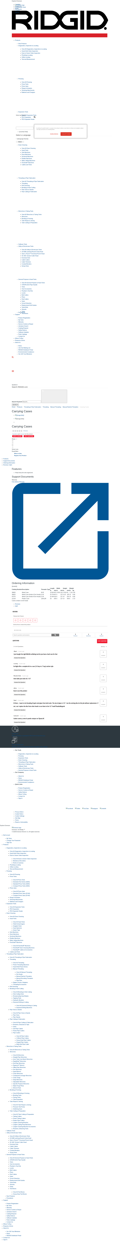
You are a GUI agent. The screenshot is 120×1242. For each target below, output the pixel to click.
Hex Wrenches (17, 1069)
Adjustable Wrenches (19, 1081)
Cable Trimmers (26, 262)
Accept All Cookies (66, 133)
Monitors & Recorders (19, 861)
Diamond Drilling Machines (24, 1007)
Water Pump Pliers (18, 1086)
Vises (23, 287)
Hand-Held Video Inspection (30, 51)
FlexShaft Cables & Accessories (22, 950)
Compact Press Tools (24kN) (21, 886)
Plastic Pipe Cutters (18, 1120)
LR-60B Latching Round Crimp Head (32, 251)
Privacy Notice (19, 812)
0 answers (22, 434)
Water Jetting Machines (28, 160)
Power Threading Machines (21, 964)
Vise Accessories (27, 289)
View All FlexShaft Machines (21, 945)
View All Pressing (27, 82)
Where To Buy (19, 338)
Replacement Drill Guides (29, 305)
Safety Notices (22, 330)
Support (17, 314)
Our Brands (18, 9)
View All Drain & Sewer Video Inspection (25, 858)
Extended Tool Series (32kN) (21, 882)
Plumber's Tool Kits (27, 291)
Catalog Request (23, 328)
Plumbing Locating (27, 55)
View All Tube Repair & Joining (22, 1105)
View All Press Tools (19, 880)
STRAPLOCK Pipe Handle (29, 284)
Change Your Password (13, 840)
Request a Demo (20, 340)
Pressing (21, 78)
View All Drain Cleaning (29, 148)
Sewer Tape (16, 930)
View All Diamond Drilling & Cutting (26, 1005)
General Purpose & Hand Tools (27, 279)
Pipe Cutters (16, 1032)
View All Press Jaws (19, 891)
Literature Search (23, 326)
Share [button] (14, 439)
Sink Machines (26, 152)
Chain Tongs (16, 1077)
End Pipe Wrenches (19, 1063)
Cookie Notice (19, 814)
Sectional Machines (27, 156)
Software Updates (23, 332)
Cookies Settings (54, 133)
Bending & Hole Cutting (28, 187)
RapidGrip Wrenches (19, 1061)
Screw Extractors (26, 303)
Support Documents (9, 461)
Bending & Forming (27, 218)
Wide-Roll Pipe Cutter (22, 1044)
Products (17, 40)
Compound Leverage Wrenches (22, 1075)
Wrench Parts (17, 1088)
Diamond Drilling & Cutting (21, 1002)
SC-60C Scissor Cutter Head (30, 255)
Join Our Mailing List (24, 348)
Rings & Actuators (27, 88)
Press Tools (25, 84)
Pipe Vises (16, 1015)
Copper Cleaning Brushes (20, 1122)
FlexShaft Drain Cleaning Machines (23, 947)
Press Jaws (25, 86)
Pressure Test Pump (19, 1107)
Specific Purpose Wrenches (21, 1083)
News (20, 346)
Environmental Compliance (26, 352)
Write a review (17, 436)
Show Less (15, 449)
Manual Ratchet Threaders (24, 976)
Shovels (24, 309)
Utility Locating (26, 57)
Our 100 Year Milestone (25, 354)
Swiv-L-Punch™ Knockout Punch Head (33, 253)
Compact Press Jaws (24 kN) (21, 895)
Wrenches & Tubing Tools (25, 211)
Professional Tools (20, 7)
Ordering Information (9, 463)
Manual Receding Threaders (24, 978)
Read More (15, 451)
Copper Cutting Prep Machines (22, 1124)
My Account (6, 835)
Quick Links (18, 784)
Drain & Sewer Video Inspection (31, 53)
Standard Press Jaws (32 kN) (21, 893)
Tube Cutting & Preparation (29, 222)
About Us (17, 342)
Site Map (17, 818)
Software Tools (22, 244)
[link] (17, 630)
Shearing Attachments (28, 90)
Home (13, 407)
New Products (22, 43)
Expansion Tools (23, 112)
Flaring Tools (17, 1097)
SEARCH (15, 404)
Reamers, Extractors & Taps (21, 1024)
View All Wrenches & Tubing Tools (32, 214)
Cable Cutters (26, 260)
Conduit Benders (26, 264)
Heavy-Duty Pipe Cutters (23, 1040)
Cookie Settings (19, 816)
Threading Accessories (19, 984)
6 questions (14, 434)
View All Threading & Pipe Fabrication (33, 181)
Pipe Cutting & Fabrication (29, 191)
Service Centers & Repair (25, 324)
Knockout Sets (26, 258)
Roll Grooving (26, 185)
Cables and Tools (27, 164)
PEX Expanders (26, 117)
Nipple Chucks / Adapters (20, 982)
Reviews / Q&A (7, 465)
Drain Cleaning (22, 145)
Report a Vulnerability (21, 822)
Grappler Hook (17, 926)
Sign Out (9, 842)
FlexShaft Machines (28, 162)
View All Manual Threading (24, 972)
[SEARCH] (54, 396)
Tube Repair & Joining (28, 220)
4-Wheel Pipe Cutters (22, 1038)
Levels (23, 293)
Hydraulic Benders (18, 1000)
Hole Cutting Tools (18, 994)
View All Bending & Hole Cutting (22, 992)
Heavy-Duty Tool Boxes (20, 1194)
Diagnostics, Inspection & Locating (28, 45)
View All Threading (18, 962)
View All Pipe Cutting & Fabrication (23, 1022)
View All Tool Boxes (19, 1192)
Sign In (17, 12)
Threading (25, 183)
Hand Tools (25, 150)
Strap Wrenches (17, 1079)
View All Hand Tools (19, 922)
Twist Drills (25, 307)
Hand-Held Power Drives (20, 967)
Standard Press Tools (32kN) (21, 884)
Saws (23, 301)
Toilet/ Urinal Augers (19, 924)
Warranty (21, 322)
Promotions (10, 1198)
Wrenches (25, 216)
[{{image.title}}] (19, 415)
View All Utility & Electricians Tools (32, 249)
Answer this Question (19, 657)
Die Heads (19, 974)
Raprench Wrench (18, 1065)
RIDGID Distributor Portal (25, 350)
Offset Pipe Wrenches (19, 1067)
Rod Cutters (25, 299)
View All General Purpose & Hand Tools (33, 282)
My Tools (21, 320)
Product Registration (24, 318)
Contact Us (21, 336)
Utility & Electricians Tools (25, 246)
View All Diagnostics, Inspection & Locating (34, 49)
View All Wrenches (18, 1055)
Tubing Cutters (17, 1116)
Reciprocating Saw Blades (20, 996)
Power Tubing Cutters (19, 1118)
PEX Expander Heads (28, 119)
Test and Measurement (28, 59)
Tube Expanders (18, 1099)
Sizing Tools (25, 266)
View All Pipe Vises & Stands (21, 1013)
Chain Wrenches (18, 1073)
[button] (60, 1)
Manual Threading (55, 407)
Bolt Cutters (25, 295)
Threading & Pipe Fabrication (26, 178)
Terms (17, 820)
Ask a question (29, 436)
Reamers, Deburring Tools (20, 1128)
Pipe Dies (19, 980)
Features (5, 458)
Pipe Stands (16, 1017)
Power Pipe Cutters (18, 1030)
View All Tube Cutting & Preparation (23, 1114)
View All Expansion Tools (29, 115)
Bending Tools (17, 1095)
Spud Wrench (17, 1071)
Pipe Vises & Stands (28, 189)
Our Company (19, 772)
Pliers (23, 297)
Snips (23, 311)
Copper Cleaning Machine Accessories (24, 1126)
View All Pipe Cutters (22, 1036)
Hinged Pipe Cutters (22, 1042)
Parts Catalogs (22, 334)
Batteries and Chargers (28, 92)
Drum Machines (26, 154)
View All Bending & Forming (21, 1093)
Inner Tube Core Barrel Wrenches (22, 1059)
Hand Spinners (17, 928)
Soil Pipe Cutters (18, 1028)
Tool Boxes (13, 1188)
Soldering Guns (17, 1109)
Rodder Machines (27, 158)
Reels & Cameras (18, 863)
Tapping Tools (17, 998)
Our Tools (18, 750)
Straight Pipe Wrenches (20, 1057)
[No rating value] (17, 431)
